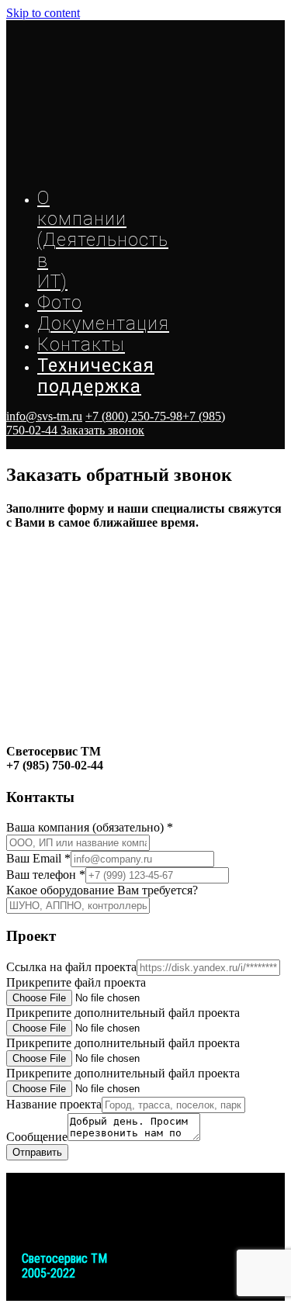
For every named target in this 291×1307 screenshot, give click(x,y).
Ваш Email (38, 858)
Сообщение (37, 1136)
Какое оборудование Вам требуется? (102, 890)
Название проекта (54, 1104)
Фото (59, 302)
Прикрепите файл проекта (76, 982)
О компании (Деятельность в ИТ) (102, 240)
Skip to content (43, 12)
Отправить (37, 1152)
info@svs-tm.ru (44, 416)
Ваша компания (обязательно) (89, 827)
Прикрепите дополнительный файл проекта (123, 1012)
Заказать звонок (102, 430)
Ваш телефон (45, 874)
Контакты (81, 344)
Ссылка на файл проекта (71, 966)
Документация (103, 323)
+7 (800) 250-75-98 (133, 416)
